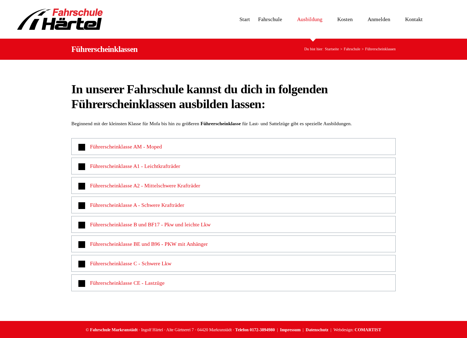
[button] (233, 146)
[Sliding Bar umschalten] (440, 19)
